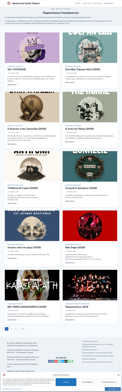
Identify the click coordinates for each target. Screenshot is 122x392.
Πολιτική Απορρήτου (89, 359)
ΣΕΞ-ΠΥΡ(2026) (16, 69)
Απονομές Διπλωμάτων (90, 341)
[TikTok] (59, 361)
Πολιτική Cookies (6, 389)
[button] (119, 375)
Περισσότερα (12, 84)
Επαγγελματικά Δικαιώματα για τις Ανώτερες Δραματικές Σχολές (97, 345)
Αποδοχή (66, 382)
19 (23, 329)
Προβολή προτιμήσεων (109, 382)
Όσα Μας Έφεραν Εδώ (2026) (82, 69)
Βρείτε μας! (87, 3)
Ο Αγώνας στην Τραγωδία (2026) (26, 128)
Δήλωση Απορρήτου (16, 389)
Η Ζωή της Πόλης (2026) (79, 128)
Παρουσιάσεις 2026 (76, 306)
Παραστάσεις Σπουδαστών (15, 66)
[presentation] (32, 47)
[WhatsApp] (69, 361)
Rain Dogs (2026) (75, 247)
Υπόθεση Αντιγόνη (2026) (22, 188)
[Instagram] (52, 361)
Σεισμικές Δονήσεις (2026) (81, 188)
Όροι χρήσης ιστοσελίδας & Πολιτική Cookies (97, 362)
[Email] (65, 361)
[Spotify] (72, 361)
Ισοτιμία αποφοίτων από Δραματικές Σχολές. (97, 353)
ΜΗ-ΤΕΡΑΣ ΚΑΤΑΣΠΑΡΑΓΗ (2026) (26, 306)
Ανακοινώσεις (97, 3)
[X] (62, 361)
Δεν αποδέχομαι (88, 382)
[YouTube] (56, 361)
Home (53, 8)
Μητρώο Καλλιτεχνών (89, 350)
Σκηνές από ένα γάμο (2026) (24, 247)
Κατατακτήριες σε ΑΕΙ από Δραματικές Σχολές (98, 356)
